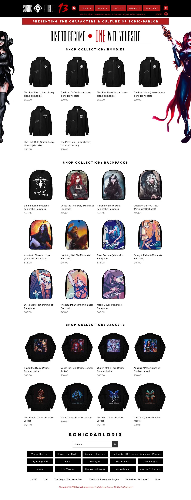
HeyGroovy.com (85, 487)
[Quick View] (41, 72)
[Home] (74, 8)
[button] (165, 7)
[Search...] (115, 444)
